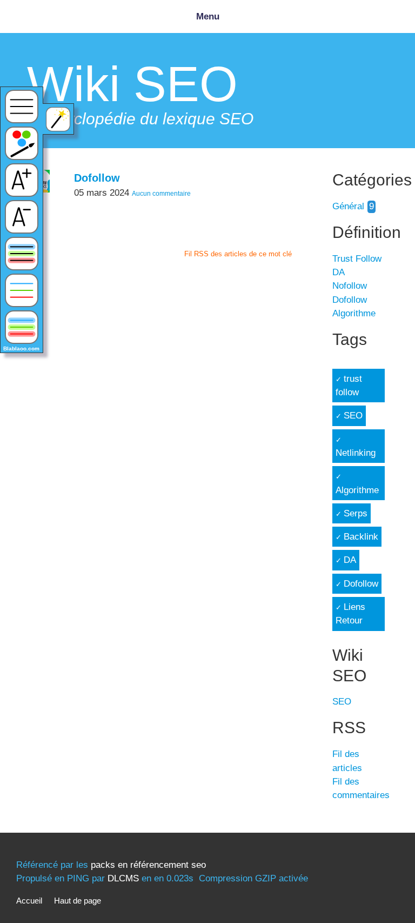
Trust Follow (356, 259)
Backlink (361, 537)
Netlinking (356, 453)
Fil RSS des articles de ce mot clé (238, 254)
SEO (353, 415)
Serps (355, 513)
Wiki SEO (132, 84)
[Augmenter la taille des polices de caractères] (21, 180)
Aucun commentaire (161, 193)
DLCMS (123, 878)
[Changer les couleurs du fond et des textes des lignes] (21, 327)
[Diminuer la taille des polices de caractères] (21, 217)
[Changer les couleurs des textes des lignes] (21, 290)
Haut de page (77, 900)
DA (338, 272)
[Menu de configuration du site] (21, 143)
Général (348, 206)
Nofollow (349, 286)
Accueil (29, 900)
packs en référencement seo (148, 865)
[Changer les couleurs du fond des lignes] (21, 253)
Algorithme (354, 313)
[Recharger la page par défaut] (21, 106)
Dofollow (97, 178)
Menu (207, 16)
